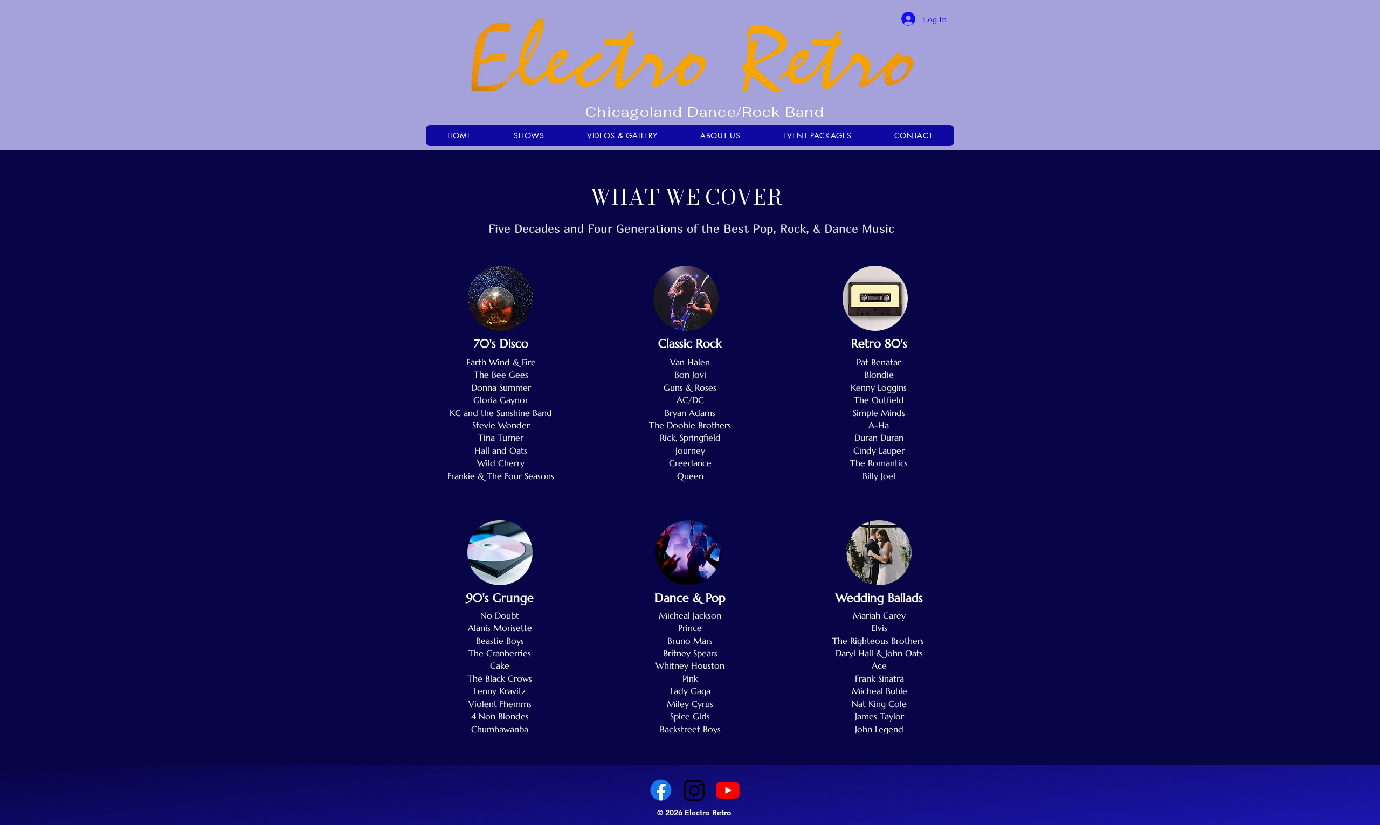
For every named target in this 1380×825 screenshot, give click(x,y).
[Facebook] (661, 790)
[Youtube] (728, 790)
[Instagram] (694, 790)
